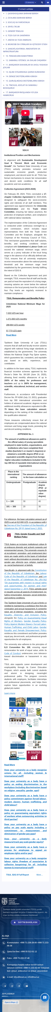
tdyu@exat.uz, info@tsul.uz (26, 977)
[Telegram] (4, 985)
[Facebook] (18, 985)
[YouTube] (25, 985)
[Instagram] (11, 985)
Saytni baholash (27, 922)
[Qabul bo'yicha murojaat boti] (45, 998)
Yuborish (9, 140)
